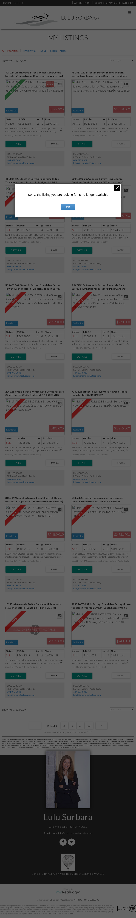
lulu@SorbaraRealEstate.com (21, 163)
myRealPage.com (68, 892)
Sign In (6, 2)
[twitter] (72, 842)
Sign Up (19, 2)
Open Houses (58, 50)
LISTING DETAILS (15, 144)
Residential (29, 50)
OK (68, 207)
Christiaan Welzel (58, 899)
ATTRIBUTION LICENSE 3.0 (86, 899)
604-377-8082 (14, 160)
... (80, 725)
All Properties (10, 50)
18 (88, 725)
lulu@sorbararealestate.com (75, 833)
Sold (43, 50)
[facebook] (64, 842)
